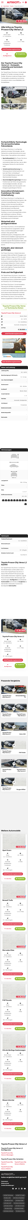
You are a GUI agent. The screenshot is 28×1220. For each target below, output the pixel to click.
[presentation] (2, 95)
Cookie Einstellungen (7, 1185)
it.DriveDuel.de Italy (8, 1208)
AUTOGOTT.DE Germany (8, 1195)
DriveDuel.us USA (7, 1197)
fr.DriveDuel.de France (8, 1200)
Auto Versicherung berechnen (11, 362)
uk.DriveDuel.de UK (7, 1203)
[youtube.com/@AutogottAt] (25, 1188)
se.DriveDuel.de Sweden (19, 1208)
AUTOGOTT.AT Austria (20, 1195)
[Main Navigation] (2, 2)
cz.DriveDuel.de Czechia (19, 1205)
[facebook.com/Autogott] (13, 1188)
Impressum (4, 1181)
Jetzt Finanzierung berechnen (11, 49)
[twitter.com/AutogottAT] (16, 1188)
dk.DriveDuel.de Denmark (8, 1211)
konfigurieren (7, 56)
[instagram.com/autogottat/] (19, 1188)
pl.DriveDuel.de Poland (8, 1205)
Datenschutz (5, 1183)
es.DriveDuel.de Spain (19, 1200)
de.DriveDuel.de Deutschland (18, 1197)
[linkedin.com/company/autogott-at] (21, 1188)
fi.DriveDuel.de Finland (20, 1211)
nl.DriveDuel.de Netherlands (19, 1203)
